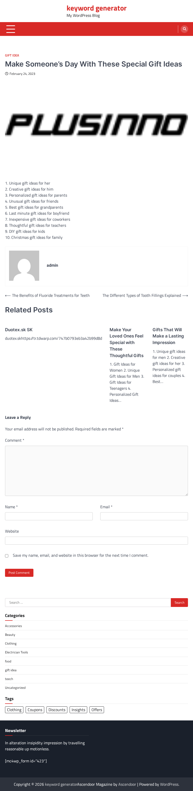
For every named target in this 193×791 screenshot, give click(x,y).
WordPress (169, 784)
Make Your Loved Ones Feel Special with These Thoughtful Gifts (126, 342)
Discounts (57, 710)
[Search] (184, 29)
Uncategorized (15, 687)
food (8, 661)
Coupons (35, 710)
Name (11, 507)
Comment (14, 440)
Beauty (10, 634)
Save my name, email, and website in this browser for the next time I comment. (80, 555)
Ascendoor (127, 784)
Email (106, 507)
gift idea (12, 55)
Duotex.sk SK (19, 329)
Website (12, 531)
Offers (96, 710)
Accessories (13, 625)
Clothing (11, 643)
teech (9, 678)
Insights (78, 710)
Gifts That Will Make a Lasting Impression (168, 336)
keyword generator (97, 8)
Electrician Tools (16, 652)
